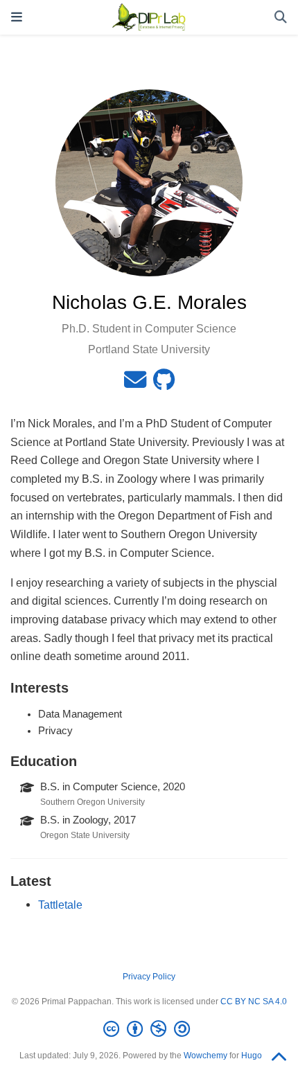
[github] (164, 383)
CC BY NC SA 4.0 (253, 1001)
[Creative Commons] (149, 1029)
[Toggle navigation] (16, 17)
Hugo (251, 1055)
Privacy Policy (149, 976)
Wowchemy (205, 1055)
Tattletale (60, 904)
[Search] (280, 18)
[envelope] (135, 383)
